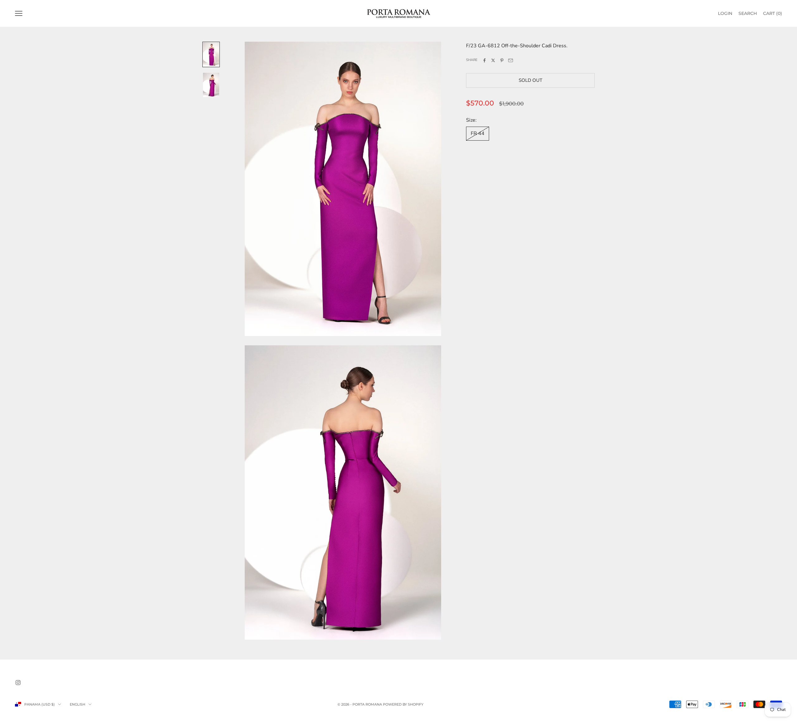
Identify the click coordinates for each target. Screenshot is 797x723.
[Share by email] (510, 60)
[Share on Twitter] (493, 60)
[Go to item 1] (211, 54)
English (77, 704)
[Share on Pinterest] (501, 60)
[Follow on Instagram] (18, 682)
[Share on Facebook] (484, 60)
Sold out (530, 80)
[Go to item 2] (211, 85)
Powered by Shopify (403, 704)
